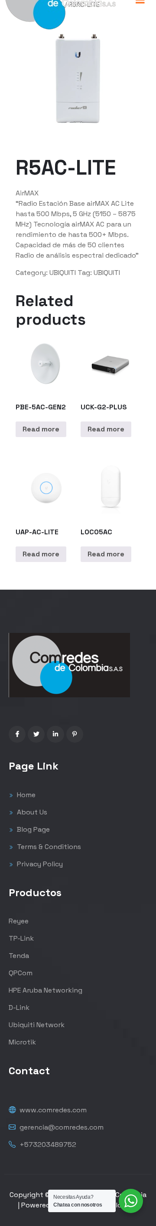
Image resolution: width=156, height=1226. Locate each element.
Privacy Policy (39, 863)
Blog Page (32, 829)
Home (25, 794)
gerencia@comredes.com (61, 1127)
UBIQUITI (62, 272)
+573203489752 (47, 1144)
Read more (41, 429)
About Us (31, 812)
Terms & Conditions (48, 846)
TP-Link (21, 938)
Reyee (19, 921)
